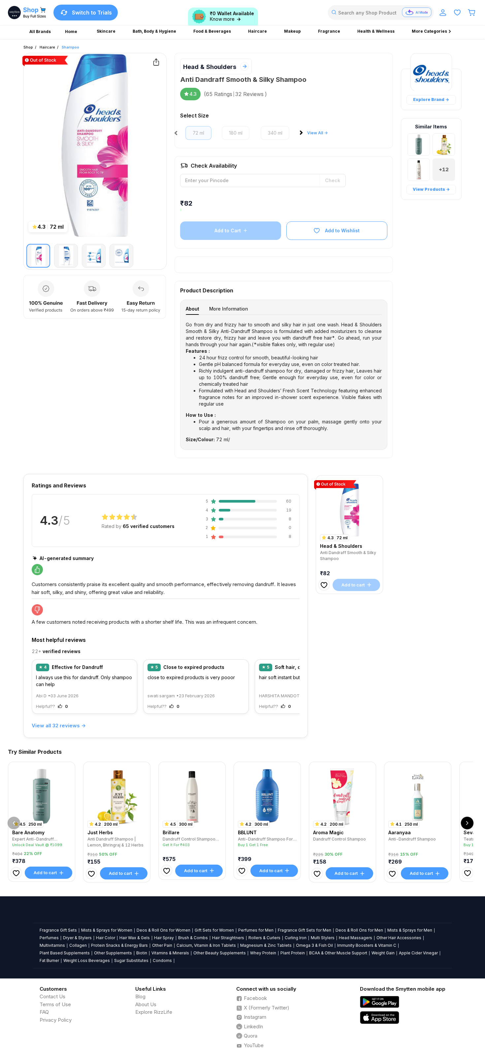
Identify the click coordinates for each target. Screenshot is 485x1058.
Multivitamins (52, 945)
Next (303, 134)
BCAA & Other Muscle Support (338, 952)
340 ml (275, 133)
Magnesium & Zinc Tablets (266, 945)
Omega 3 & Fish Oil (314, 945)
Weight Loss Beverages (86, 960)
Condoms (162, 960)
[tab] (192, 308)
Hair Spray (164, 937)
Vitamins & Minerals (170, 952)
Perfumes (49, 937)
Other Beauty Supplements (219, 952)
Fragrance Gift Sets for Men (304, 930)
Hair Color (105, 937)
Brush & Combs (193, 937)
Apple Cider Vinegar (418, 952)
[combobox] (381, 12)
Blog (140, 996)
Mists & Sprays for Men (409, 930)
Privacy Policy (56, 1020)
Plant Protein (292, 952)
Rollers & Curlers (264, 937)
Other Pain (162, 945)
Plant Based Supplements (65, 952)
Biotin (141, 952)
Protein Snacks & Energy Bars (119, 945)
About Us (145, 1004)
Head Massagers (355, 937)
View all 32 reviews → (59, 725)
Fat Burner (49, 960)
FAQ (44, 1012)
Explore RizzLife (153, 1012)
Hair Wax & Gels (134, 937)
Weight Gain (383, 952)
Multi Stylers (323, 937)
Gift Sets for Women (214, 930)
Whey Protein (263, 952)
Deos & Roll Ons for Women (163, 930)
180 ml (235, 133)
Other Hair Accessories (398, 937)
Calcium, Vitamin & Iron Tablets (206, 945)
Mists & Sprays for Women (106, 930)
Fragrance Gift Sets (58, 930)
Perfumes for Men (256, 930)
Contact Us (52, 996)
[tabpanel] (284, 382)
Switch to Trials (92, 12)
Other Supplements (113, 952)
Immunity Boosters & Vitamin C (366, 945)
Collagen (78, 945)
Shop (28, 47)
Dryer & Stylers (77, 937)
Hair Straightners (228, 937)
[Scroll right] (467, 823)
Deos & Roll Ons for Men (359, 930)
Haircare (47, 47)
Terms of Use (55, 1004)
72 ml (198, 133)
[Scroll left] (13, 823)
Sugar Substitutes (131, 960)
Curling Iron (296, 937)
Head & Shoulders (209, 66)
